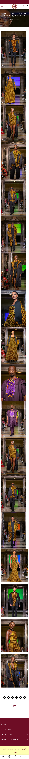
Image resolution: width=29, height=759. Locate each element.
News (12, 21)
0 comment (16, 21)
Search (15, 752)
